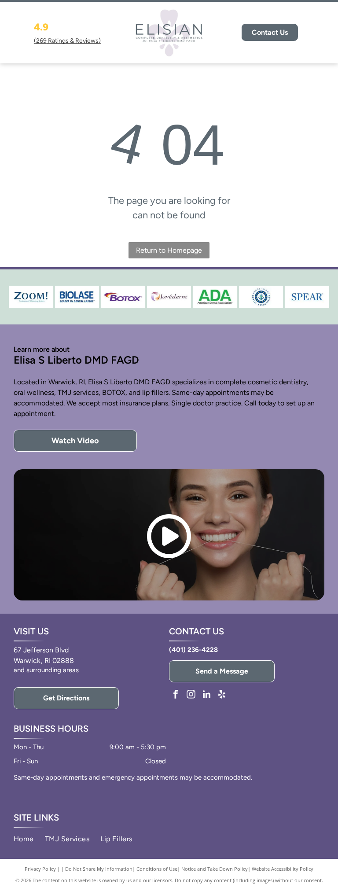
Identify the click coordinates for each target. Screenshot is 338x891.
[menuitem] (29, 838)
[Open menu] (321, 32)
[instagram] (191, 695)
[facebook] (175, 695)
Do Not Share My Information (98, 868)
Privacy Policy (40, 868)
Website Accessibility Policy (282, 868)
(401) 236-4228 (193, 650)
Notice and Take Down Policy (214, 868)
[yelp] (221, 695)
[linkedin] (206, 695)
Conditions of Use (156, 868)
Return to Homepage (169, 250)
